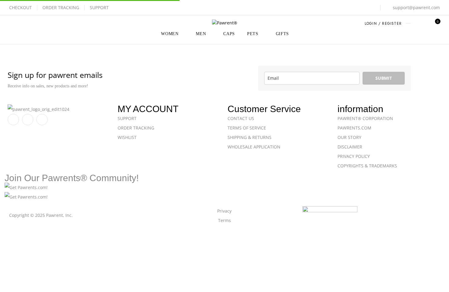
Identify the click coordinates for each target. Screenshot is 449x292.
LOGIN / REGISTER (383, 23)
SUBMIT (383, 78)
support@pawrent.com (416, 7)
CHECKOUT (20, 7)
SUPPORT (99, 7)
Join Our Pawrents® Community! (72, 178)
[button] (435, 24)
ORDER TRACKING (60, 7)
